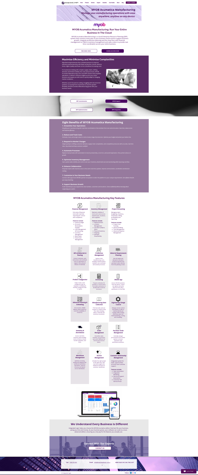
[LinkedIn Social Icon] (131, 473)
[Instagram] (133, 473)
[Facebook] (135, 473)
